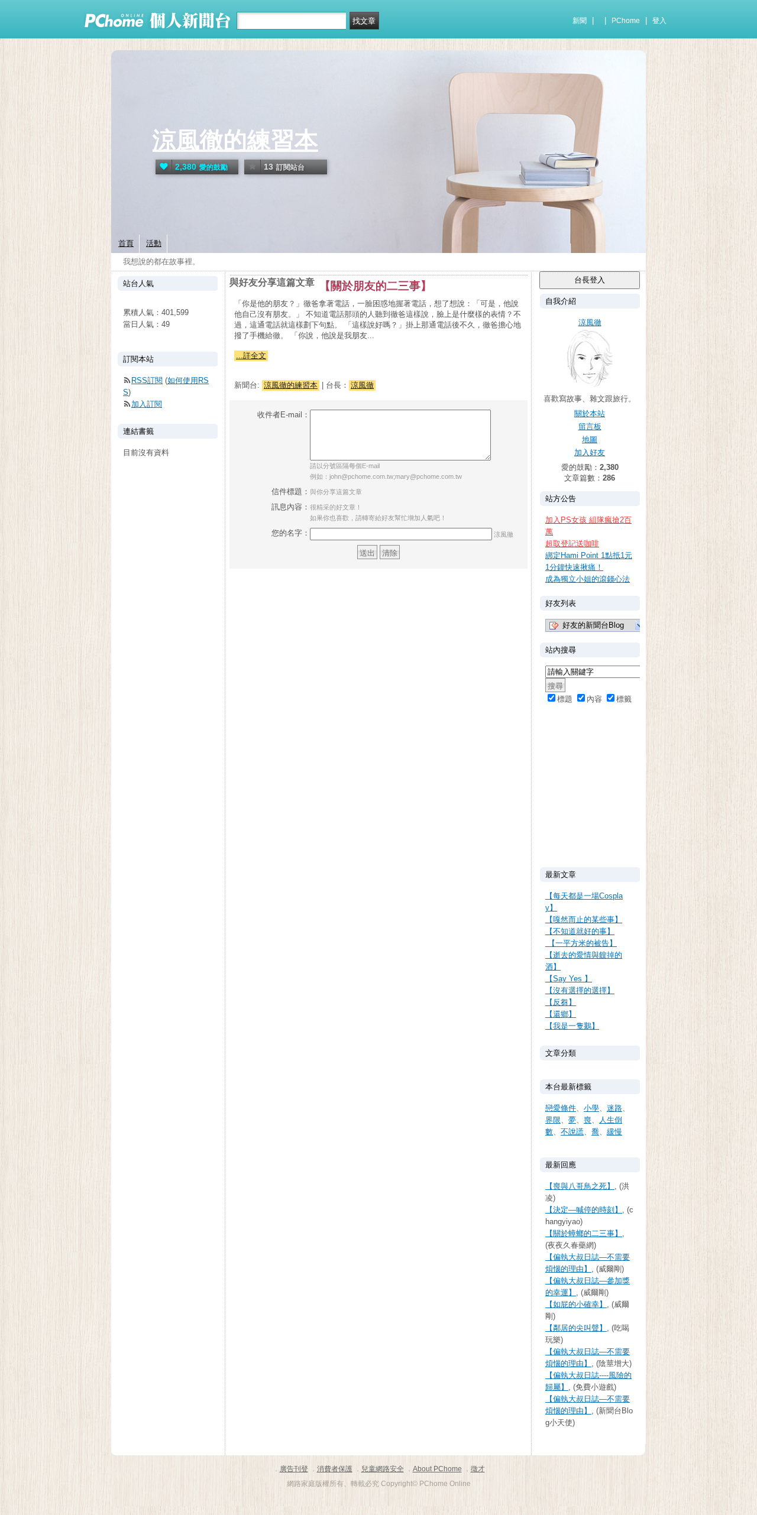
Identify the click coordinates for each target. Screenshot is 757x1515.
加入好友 (589, 452)
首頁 (126, 243)
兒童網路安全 (382, 1469)
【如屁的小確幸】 (576, 1304)
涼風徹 (362, 385)
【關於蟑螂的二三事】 (583, 1233)
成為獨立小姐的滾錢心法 (587, 579)
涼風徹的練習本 (235, 140)
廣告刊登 (294, 1469)
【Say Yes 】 (568, 978)
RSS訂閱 (147, 380)
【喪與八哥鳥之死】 (579, 1186)
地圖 (589, 439)
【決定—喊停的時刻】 (583, 1209)
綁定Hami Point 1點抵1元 (588, 555)
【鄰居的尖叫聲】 (576, 1327)
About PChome (437, 1469)
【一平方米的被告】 (581, 943)
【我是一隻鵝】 (572, 1025)
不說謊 (572, 1131)
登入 (659, 21)
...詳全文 (251, 355)
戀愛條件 (560, 1108)
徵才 (478, 1469)
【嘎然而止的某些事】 (583, 919)
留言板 (589, 426)
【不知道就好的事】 (579, 931)
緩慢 (614, 1131)
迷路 (614, 1108)
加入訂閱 (146, 404)
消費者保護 (334, 1469)
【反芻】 (560, 1002)
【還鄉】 (560, 1014)
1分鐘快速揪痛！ (574, 567)
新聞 (579, 21)
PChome (626, 21)
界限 (553, 1119)
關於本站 (589, 413)
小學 (591, 1108)
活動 (153, 243)
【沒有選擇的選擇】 (579, 990)
